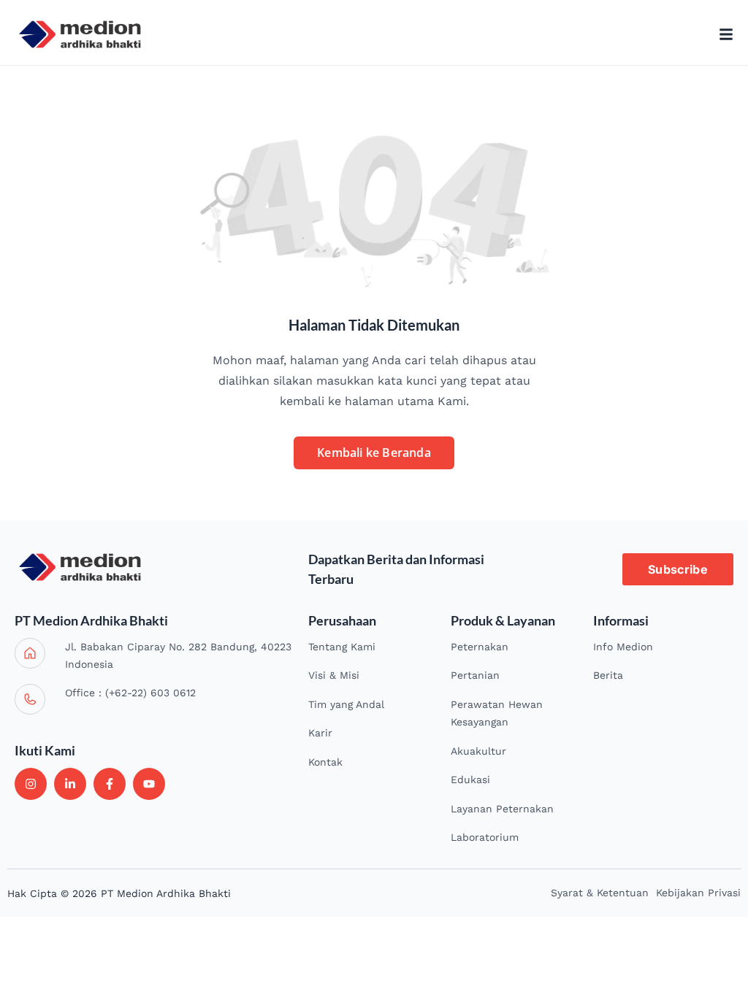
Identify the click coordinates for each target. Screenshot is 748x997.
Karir (320, 733)
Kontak (325, 762)
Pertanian (475, 675)
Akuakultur (478, 751)
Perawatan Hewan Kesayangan (497, 713)
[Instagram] (31, 784)
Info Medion (623, 647)
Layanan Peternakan (502, 809)
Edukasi (470, 779)
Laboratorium (485, 837)
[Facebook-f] (110, 784)
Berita (608, 675)
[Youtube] (149, 784)
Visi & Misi (333, 675)
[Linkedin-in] (70, 784)
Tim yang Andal (346, 704)
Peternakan (479, 647)
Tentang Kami (341, 647)
